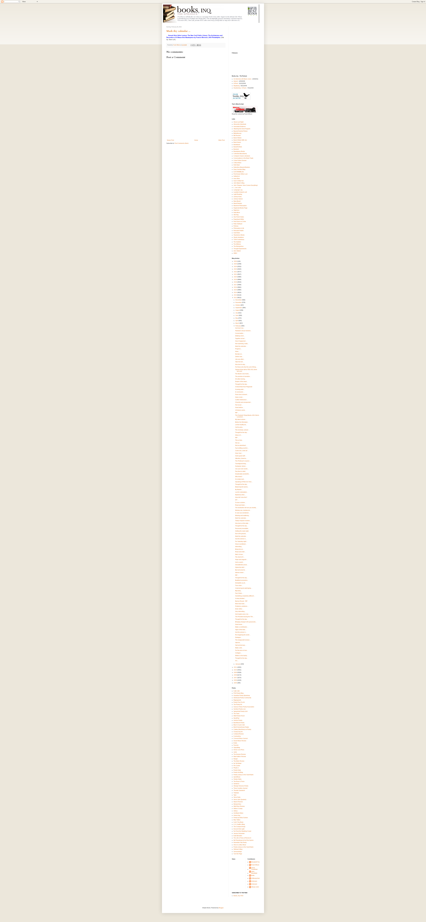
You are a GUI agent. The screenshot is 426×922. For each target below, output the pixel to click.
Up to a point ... (239, 562)
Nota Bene (237, 212)
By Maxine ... (239, 489)
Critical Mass (237, 162)
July (236, 313)
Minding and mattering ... (242, 515)
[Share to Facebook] (198, 45)
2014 (235, 292)
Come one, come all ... (242, 450)
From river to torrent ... (241, 394)
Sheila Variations (239, 237)
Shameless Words (239, 235)
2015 (235, 290)
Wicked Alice (237, 804)
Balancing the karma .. (242, 487)
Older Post (221, 140)
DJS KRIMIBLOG (239, 172)
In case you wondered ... (242, 513)
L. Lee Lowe (237, 187)
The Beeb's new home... (242, 374)
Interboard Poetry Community (242, 698)
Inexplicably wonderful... (242, 474)
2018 (235, 282)
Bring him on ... (239, 549)
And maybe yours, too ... (242, 614)
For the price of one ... (241, 650)
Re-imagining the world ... (243, 635)
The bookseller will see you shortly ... (246, 507)
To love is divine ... (240, 502)
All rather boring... (240, 379)
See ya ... (238, 443)
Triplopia (236, 793)
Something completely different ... (245, 596)
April (237, 320)
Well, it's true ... (239, 554)
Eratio (235, 743)
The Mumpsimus (239, 246)
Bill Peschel (237, 135)
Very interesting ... (240, 611)
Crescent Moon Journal (241, 738)
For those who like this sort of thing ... (246, 367)
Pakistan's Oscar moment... (243, 331)
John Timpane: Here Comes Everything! (246, 185)
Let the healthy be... (241, 424)
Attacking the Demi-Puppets (242, 129)
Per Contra (237, 765)
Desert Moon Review (240, 741)
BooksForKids (238, 147)
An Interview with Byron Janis (242, 79)
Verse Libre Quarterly (240, 799)
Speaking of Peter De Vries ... (244, 482)
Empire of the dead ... (241, 381)
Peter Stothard (238, 224)
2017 (235, 284)
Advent (236, 81)
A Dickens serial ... (240, 410)
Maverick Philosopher (240, 205)
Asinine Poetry (238, 720)
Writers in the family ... (241, 655)
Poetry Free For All (239, 702)
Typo (235, 795)
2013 (235, 295)
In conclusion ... (240, 392)
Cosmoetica (237, 736)
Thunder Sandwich (239, 790)
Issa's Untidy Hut (239, 181)
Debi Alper (237, 165)
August (237, 310)
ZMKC (235, 253)
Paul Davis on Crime (240, 221)
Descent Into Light (239, 829)
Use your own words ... (242, 469)
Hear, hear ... (239, 453)
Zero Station (237, 251)
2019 (235, 279)
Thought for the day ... (241, 384)
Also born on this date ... (242, 523)
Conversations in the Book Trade (243, 158)
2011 (235, 667)
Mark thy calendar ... (178, 31)
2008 (235, 675)
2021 (235, 274)
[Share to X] (196, 45)
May (236, 318)
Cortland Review (239, 734)
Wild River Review (239, 806)
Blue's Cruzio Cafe (239, 725)
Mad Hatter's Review (240, 756)
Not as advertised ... (241, 445)
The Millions (237, 244)
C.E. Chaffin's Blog (239, 824)
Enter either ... (239, 609)
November (238, 302)
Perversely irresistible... (242, 528)
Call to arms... (239, 427)
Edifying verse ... (240, 336)
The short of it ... (240, 557)
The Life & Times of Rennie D (242, 838)
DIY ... (237, 500)
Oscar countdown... (241, 544)
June (237, 315)
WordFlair (236, 718)
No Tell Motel (237, 763)
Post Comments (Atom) (181, 143)
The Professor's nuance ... (243, 461)
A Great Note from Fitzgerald (243, 387)
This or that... (239, 440)
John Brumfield (254, 872)
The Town (236, 713)
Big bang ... (238, 590)
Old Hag (236, 214)
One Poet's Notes (239, 217)
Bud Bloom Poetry (239, 722)
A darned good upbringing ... (243, 588)
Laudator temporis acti (240, 192)
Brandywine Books (239, 151)
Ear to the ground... (241, 533)
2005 (235, 683)
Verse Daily (237, 797)
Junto (235, 752)
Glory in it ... (238, 435)
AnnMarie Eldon (238, 813)
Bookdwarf (237, 144)
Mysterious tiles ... (240, 495)
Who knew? (238, 476)
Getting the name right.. (242, 531)
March (237, 323)
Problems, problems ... (242, 606)
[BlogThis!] (194, 45)
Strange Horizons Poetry (241, 786)
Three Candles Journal (240, 788)
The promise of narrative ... (243, 376)
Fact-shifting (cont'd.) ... (242, 448)
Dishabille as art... (240, 583)
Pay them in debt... (240, 471)
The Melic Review (239, 761)
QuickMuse (237, 777)
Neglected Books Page (240, 208)
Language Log (238, 190)
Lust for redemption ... (241, 492)
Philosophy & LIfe (239, 228)
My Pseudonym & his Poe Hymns (243, 840)
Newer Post (170, 140)
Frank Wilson (255, 865)
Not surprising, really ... (242, 343)
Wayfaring (237, 86)
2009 (235, 672)
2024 (235, 266)
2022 (235, 272)
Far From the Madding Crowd (242, 831)
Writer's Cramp (238, 808)
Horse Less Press (239, 750)
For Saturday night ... (241, 541)
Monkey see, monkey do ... (243, 510)
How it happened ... (241, 341)
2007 (235, 677)
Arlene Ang (237, 815)
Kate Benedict (238, 835)
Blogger (221, 908)
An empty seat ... (240, 479)
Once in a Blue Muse (240, 845)
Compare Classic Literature (242, 156)
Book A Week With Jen (240, 140)
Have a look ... (239, 397)
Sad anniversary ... (240, 645)
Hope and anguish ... (241, 559)
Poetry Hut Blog (238, 772)
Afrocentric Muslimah (240, 124)
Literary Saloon (238, 199)
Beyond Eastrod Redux (241, 131)
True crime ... (239, 585)
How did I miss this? (241, 497)
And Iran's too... (239, 328)
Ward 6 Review (238, 802)
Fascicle (236, 745)
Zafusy (236, 811)
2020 (235, 277)
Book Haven (237, 142)
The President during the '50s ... (244, 616)
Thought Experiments (240, 248)
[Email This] (191, 45)
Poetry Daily (237, 770)
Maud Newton (238, 203)
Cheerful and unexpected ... (243, 402)
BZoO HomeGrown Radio (241, 727)
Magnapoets (237, 700)
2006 (235, 680)
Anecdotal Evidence (240, 126)
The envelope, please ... (242, 430)
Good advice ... (239, 407)
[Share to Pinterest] (200, 45)
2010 (235, 670)
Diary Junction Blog (239, 169)
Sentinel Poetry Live (240, 709)
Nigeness (236, 210)
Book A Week (237, 138)
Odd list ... (238, 642)
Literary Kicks (238, 196)
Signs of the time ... (241, 629)
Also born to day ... (240, 364)
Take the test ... (239, 362)
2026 (235, 261)
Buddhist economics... (241, 580)
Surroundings (238, 851)
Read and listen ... (240, 505)
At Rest (236, 83)
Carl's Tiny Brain (238, 822)
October (238, 305)
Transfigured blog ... (241, 463)
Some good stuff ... (240, 456)
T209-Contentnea (239, 239)
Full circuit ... (239, 405)
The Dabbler (237, 242)
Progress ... (238, 349)
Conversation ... (240, 333)
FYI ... (237, 661)
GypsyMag (237, 747)
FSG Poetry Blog (239, 693)
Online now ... (239, 356)
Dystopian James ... (241, 466)
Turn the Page (238, 854)
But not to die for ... (240, 570)
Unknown (254, 881)
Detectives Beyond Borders (242, 167)
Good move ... (239, 624)
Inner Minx (237, 178)
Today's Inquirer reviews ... (243, 520)
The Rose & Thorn (239, 781)
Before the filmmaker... (241, 422)
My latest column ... (241, 419)
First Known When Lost (240, 174)
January (238, 664)
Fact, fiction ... (239, 593)
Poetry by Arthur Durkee (241, 817)
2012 (235, 297)
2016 (235, 287)
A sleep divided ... (240, 598)
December (238, 300)
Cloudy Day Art (238, 731)
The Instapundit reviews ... (243, 640)
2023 (235, 269)
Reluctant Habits (239, 230)
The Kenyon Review (240, 754)
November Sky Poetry (240, 842)
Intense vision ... (240, 572)
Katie (252, 875)
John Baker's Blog (239, 183)
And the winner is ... (241, 539)
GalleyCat (237, 176)
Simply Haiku (238, 779)
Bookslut (236, 149)
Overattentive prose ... (241, 565)
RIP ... (237, 412)
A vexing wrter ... (240, 389)
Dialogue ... (238, 637)
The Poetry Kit (238, 704)
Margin (236, 759)
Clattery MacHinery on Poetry (242, 729)
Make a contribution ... (241, 627)
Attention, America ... (241, 458)
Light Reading (238, 194)
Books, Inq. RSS (238, 895)
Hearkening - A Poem (240, 88)
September (238, 307)
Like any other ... (240, 359)
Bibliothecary (237, 133)
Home (196, 140)
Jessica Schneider (239, 833)
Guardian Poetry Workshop (242, 695)
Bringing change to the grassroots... (245, 622)
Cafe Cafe (237, 691)
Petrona (236, 226)
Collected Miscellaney (240, 153)
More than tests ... (240, 603)
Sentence (236, 783)
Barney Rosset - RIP (241, 601)
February (238, 326)
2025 (235, 264)
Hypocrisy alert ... (240, 567)
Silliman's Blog (238, 849)
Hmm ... (237, 351)
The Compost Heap (239, 826)
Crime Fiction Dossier (240, 160)
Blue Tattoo (237, 820)
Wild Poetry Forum (239, 716)
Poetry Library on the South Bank (243, 774)
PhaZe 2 (236, 768)
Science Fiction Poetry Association (244, 707)
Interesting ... (239, 546)
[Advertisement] (195, 123)
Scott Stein (237, 233)
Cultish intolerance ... (241, 399)
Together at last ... (240, 338)
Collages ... (238, 653)
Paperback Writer (239, 219)
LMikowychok (255, 878)
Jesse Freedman (254, 868)
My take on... (239, 354)
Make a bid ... (239, 648)
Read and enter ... (240, 552)
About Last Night (239, 122)
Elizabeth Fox (255, 862)
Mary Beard (237, 201)
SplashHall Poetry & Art (241, 711)
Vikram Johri (255, 887)
